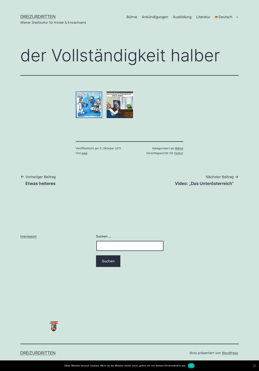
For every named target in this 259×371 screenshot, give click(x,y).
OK (191, 365)
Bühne (132, 17)
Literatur (203, 17)
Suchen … (103, 236)
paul (84, 153)
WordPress (230, 353)
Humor (178, 153)
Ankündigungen (155, 17)
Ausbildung (182, 17)
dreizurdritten (38, 16)
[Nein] (254, 365)
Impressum (28, 236)
